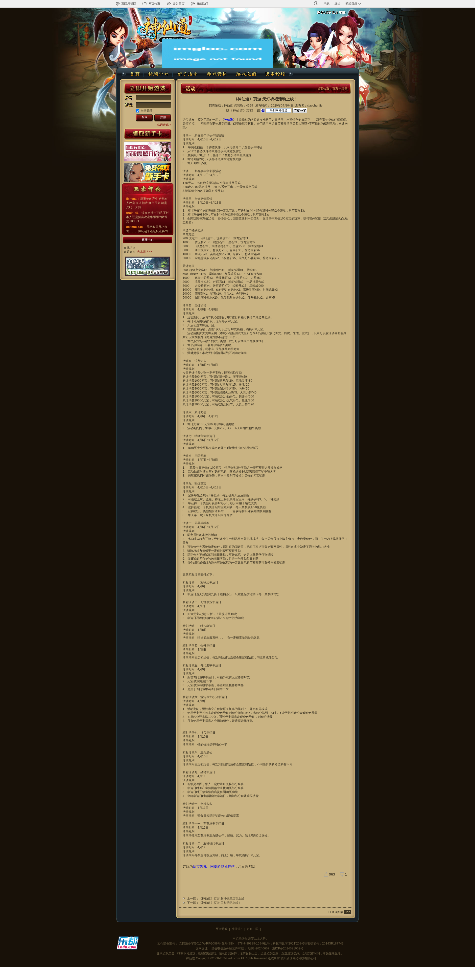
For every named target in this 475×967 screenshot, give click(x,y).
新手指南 (187, 74)
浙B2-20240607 (258, 948)
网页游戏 (200, 867)
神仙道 (135, 74)
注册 (163, 117)
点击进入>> (144, 252)
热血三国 (252, 929)
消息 (327, 3)
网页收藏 (154, 3)
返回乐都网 (128, 3)
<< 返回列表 (336, 912)
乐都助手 (203, 3)
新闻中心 (158, 74)
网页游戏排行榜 (222, 867)
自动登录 (146, 110)
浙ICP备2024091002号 (287, 948)
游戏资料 (216, 74)
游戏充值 (245, 74)
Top (347, 912)
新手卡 (147, 134)
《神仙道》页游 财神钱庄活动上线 (221, 898)
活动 (344, 88)
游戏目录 (351, 3)
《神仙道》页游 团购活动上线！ (220, 902)
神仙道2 (237, 929)
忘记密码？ (164, 125)
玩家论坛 (274, 74)
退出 (337, 3)
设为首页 (179, 3)
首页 (335, 88)
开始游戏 (147, 88)
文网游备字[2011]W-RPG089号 (200, 943)
